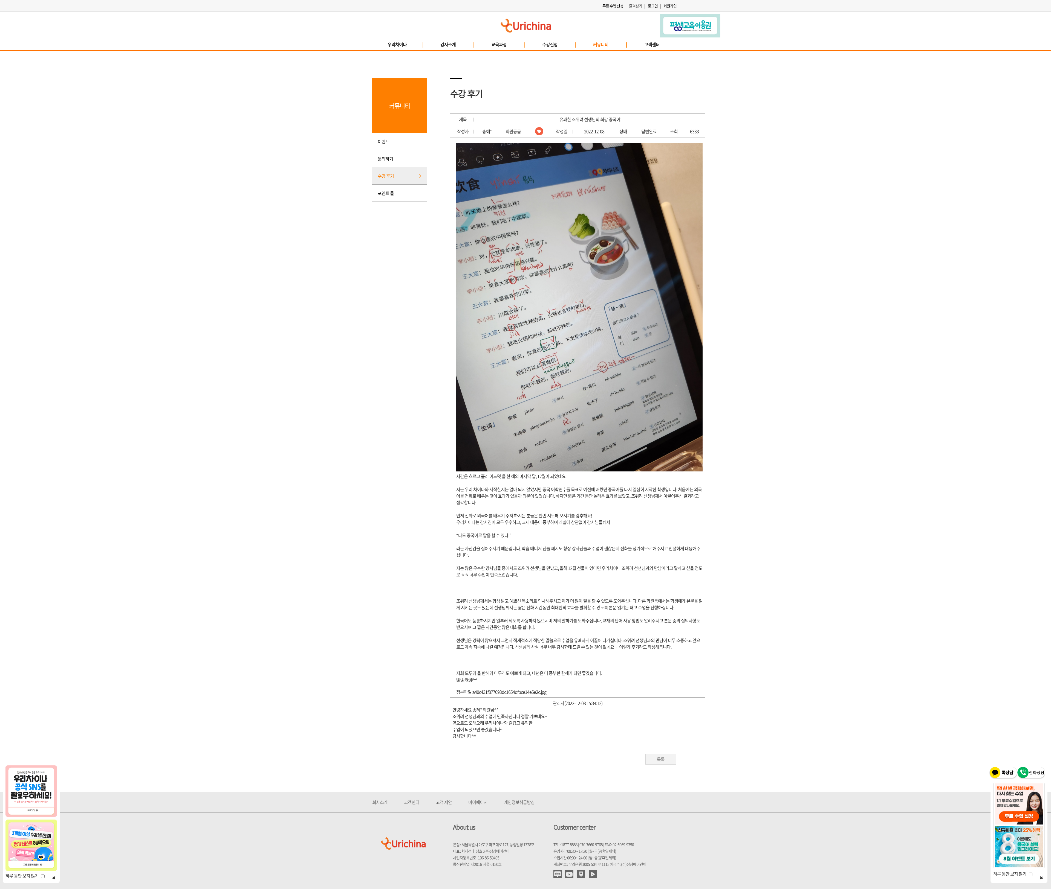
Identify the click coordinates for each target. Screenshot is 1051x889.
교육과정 (508, 44)
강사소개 (457, 44)
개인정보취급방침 (519, 802)
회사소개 (380, 802)
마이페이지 (477, 802)
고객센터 (652, 44)
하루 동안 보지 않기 (23, 875)
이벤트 (383, 141)
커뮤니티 (609, 44)
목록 (661, 759)
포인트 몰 (386, 193)
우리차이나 (405, 44)
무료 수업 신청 (612, 5)
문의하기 (385, 158)
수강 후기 (386, 176)
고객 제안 (444, 802)
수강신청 (559, 44)
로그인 (653, 5)
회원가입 (670, 5)
